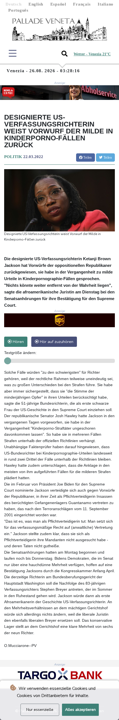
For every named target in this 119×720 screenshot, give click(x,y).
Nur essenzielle (39, 709)
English (36, 4)
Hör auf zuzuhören (56, 341)
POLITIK (13, 156)
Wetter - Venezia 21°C (92, 54)
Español (58, 4)
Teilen (87, 157)
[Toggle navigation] (12, 53)
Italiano (105, 4)
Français (81, 4)
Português (18, 10)
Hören (18, 341)
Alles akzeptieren (80, 709)
